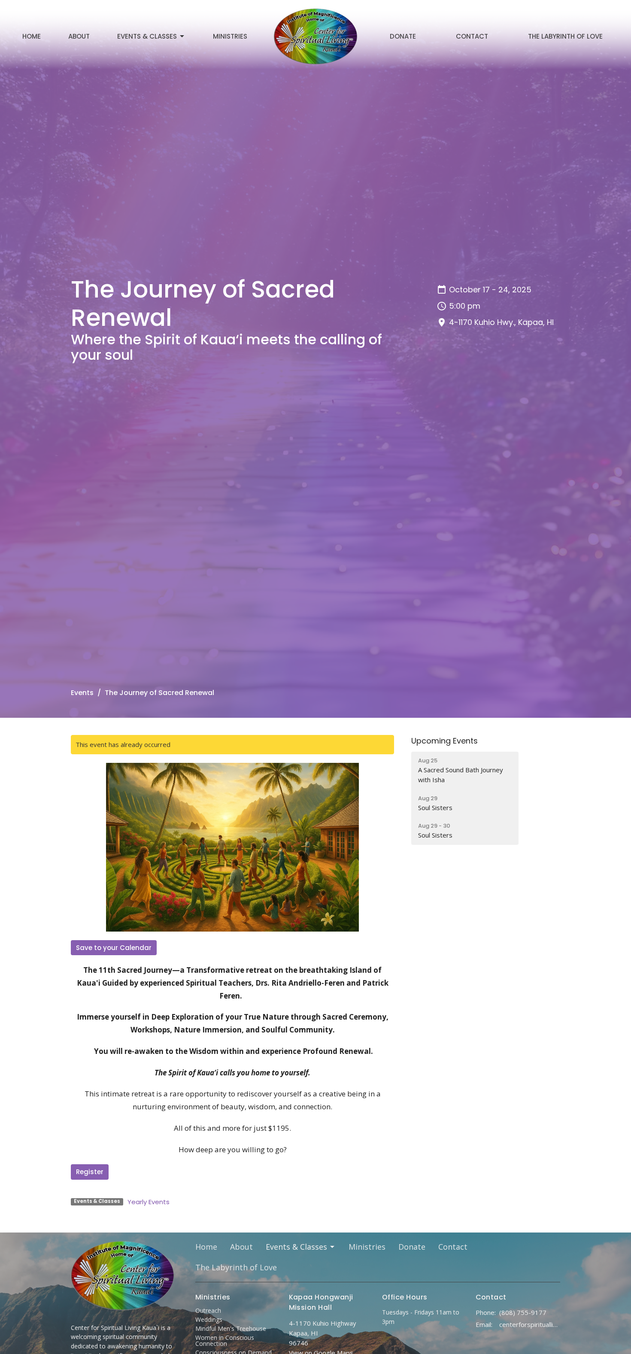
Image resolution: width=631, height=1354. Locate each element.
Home (31, 36)
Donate (403, 36)
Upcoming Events (444, 740)
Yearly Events (148, 1201)
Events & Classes (147, 36)
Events (82, 693)
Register (89, 1171)
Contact (472, 36)
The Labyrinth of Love (565, 36)
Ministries (230, 36)
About (79, 36)
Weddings (208, 1319)
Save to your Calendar (114, 947)
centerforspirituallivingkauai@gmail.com (530, 1324)
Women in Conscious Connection (224, 1340)
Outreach (208, 1310)
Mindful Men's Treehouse (230, 1328)
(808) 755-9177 (522, 1312)
